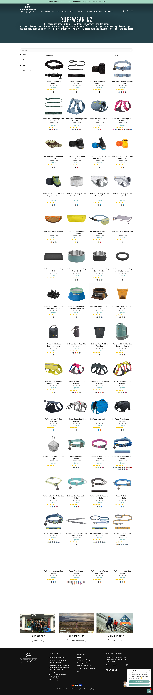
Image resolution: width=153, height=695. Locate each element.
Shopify (93, 689)
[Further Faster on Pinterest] (116, 670)
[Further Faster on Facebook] (110, 670)
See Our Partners (76, 640)
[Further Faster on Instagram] (107, 670)
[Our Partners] (76, 623)
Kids (58, 11)
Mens (41, 11)
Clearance (89, 11)
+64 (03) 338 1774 (59, 669)
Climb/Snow (80, 11)
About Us (38, 640)
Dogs (53, 11)
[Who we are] (38, 623)
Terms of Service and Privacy (86, 668)
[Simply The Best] (115, 623)
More (100, 11)
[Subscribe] (127, 665)
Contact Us (81, 654)
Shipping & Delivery (83, 660)
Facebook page (56, 667)
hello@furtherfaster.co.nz (57, 657)
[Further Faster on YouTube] (113, 670)
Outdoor (65, 11)
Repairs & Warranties (84, 665)
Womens (47, 11)
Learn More (115, 640)
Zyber (82, 689)
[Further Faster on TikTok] (119, 670)
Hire (95, 11)
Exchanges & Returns (84, 663)
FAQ (78, 671)
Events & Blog (109, 11)
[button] (50, 89)
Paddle (72, 11)
